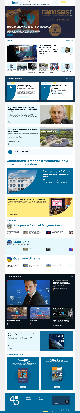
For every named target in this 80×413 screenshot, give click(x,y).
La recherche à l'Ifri (63, 180)
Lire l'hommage (12, 121)
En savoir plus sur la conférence (15, 141)
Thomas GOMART (63, 72)
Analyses (24, 1)
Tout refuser (50, 411)
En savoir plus (10, 34)
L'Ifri (20, 1)
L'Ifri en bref (47, 180)
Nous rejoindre (28, 397)
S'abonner (11, 348)
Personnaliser (55, 411)
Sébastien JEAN (30, 72)
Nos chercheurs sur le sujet (25, 244)
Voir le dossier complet (16, 244)
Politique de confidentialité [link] (61, 411)
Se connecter (28, 402)
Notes (8, 45)
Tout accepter (45, 411)
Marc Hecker (14, 337)
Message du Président (63, 182)
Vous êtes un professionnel (14, 214)
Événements (30, 1)
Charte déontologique (48, 182)
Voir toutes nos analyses (69, 40)
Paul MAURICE (52, 72)
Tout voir (72, 276)
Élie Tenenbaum (60, 288)
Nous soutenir (63, 2)
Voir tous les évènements (69, 78)
